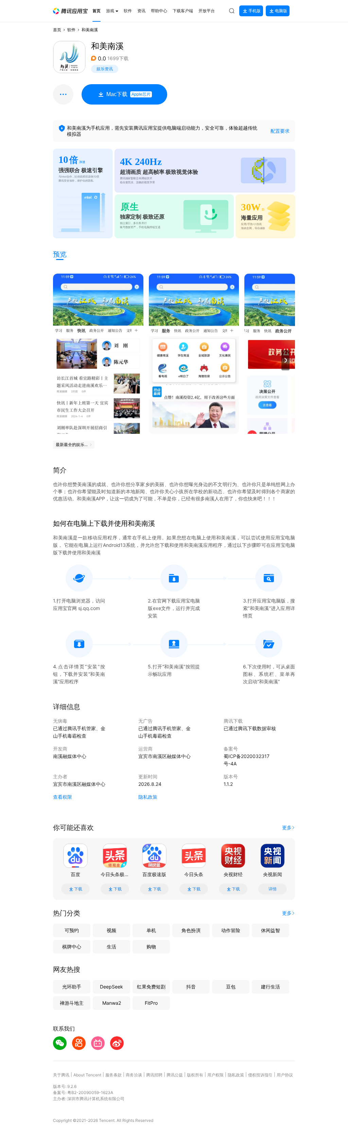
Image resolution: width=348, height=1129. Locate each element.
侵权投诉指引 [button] (260, 1074)
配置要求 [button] (280, 131)
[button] (70, 11)
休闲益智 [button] (270, 930)
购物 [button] (151, 946)
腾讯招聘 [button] (154, 1074)
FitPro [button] (151, 1003)
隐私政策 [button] (147, 797)
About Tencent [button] (87, 1074)
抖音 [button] (191, 986)
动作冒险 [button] (230, 930)
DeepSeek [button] (111, 986)
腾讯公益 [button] (175, 1074)
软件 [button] (71, 29)
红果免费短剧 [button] (151, 986)
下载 (78, 889)
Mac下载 (128, 94)
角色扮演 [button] (191, 930)
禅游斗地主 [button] (72, 1003)
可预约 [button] (72, 930)
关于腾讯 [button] (61, 1074)
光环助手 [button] (71, 986)
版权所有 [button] (195, 1074)
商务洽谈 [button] (134, 1074)
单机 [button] (151, 930)
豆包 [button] (231, 986)
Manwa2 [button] (111, 1003)
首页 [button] (57, 29)
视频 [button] (111, 930)
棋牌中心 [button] (71, 946)
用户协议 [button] (285, 1074)
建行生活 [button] (270, 986)
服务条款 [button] (113, 1074)
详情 (272, 889)
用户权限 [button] (215, 1074)
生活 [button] (111, 946)
